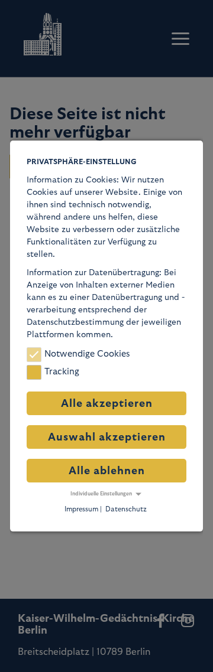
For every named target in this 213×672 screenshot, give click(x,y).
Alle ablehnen (107, 471)
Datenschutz (126, 509)
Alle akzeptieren (107, 403)
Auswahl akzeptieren (107, 437)
